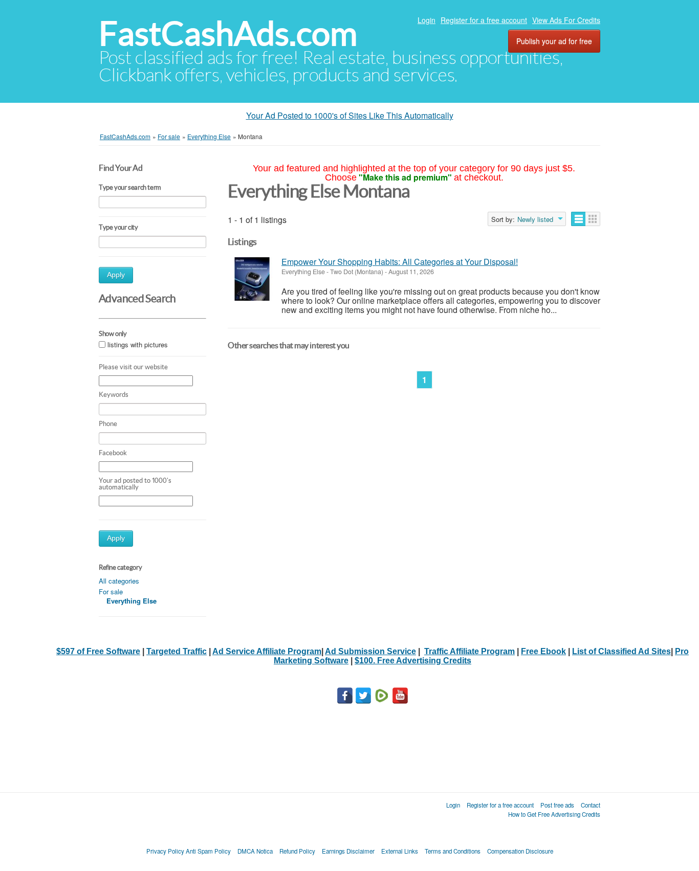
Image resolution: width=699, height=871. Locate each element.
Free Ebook (543, 651)
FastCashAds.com (228, 33)
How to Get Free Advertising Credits (554, 814)
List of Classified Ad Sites (621, 651)
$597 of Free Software (98, 651)
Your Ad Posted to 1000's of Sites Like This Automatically (349, 115)
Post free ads (557, 805)
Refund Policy (297, 851)
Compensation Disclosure (520, 851)
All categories (119, 581)
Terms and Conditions (452, 851)
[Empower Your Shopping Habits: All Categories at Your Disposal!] (252, 279)
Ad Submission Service (370, 651)
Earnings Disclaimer (348, 851)
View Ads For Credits (566, 20)
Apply (116, 275)
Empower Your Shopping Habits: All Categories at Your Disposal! (399, 261)
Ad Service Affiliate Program (266, 651)
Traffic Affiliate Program (469, 651)
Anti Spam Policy (208, 851)
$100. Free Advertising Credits (413, 660)
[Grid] (592, 219)
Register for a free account (484, 20)
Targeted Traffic (176, 651)
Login (426, 20)
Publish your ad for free (554, 41)
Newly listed (535, 219)
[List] (578, 219)
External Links (399, 851)
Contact (590, 805)
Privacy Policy (165, 851)
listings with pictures (137, 344)
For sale (111, 591)
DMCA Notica (255, 851)
